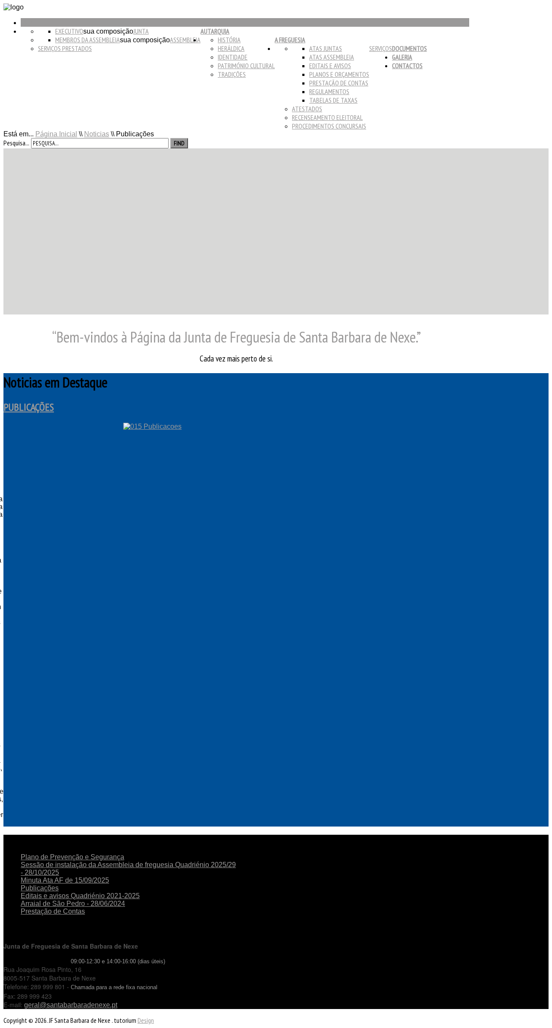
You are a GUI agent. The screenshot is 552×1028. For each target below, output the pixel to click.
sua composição (108, 31)
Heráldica (231, 48)
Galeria (402, 57)
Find (179, 143)
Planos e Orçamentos (339, 74)
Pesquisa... (16, 142)
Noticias (96, 134)
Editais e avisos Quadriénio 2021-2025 (80, 895)
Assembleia (185, 39)
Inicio (28, 22)
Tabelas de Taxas (333, 100)
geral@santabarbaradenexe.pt (70, 1005)
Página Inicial (56, 134)
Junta (141, 31)
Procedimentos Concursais (329, 126)
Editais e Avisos (330, 65)
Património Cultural (246, 65)
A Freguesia (290, 39)
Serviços (380, 48)
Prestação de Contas (338, 83)
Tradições (232, 74)
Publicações (28, 407)
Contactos (407, 65)
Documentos (409, 48)
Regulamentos (329, 91)
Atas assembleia (331, 57)
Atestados (307, 108)
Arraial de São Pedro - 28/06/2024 (73, 903)
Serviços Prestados (65, 48)
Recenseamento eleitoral (327, 117)
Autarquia (215, 31)
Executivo (69, 31)
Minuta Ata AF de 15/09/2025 (65, 880)
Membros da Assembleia (87, 39)
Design (146, 1020)
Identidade (233, 57)
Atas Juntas (325, 48)
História (229, 39)
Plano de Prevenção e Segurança (72, 857)
